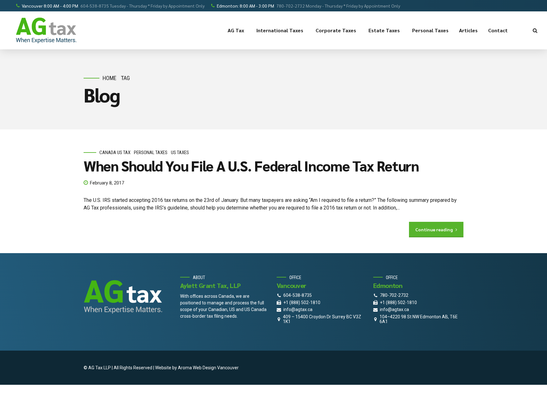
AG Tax (236, 30)
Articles (468, 30)
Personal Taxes (430, 30)
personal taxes (150, 152)
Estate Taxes (384, 30)
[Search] (535, 30)
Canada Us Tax (114, 152)
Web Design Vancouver (216, 367)
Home (109, 78)
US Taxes (180, 152)
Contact (498, 30)
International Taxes (279, 30)
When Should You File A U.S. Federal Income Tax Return (251, 165)
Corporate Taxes (336, 30)
